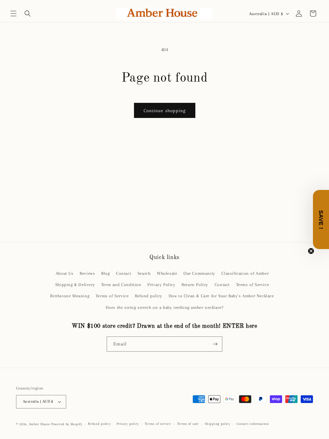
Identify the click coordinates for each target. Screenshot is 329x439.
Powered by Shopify (66, 424)
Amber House (40, 424)
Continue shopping (165, 110)
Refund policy (148, 295)
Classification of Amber (245, 273)
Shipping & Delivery (75, 284)
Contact (123, 273)
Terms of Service (252, 284)
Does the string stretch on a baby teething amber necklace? (165, 307)
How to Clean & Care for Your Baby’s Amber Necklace (221, 295)
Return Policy (195, 284)
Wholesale (167, 273)
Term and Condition (121, 284)
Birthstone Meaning (69, 295)
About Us (65, 273)
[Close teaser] (311, 251)
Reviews (87, 273)
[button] (13, 13)
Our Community (199, 273)
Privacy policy (128, 424)
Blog (105, 273)
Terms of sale (188, 424)
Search (144, 273)
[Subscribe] (215, 344)
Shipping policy (217, 424)
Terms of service (158, 424)
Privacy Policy (161, 284)
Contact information (252, 424)
